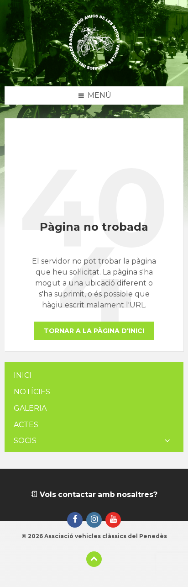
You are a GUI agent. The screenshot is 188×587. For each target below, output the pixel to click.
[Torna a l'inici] (94, 559)
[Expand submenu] (167, 441)
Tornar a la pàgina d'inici (94, 331)
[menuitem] (94, 376)
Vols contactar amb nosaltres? (97, 494)
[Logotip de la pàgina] (94, 68)
